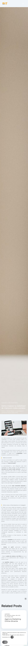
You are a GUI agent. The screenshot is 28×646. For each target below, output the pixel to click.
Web (12, 616)
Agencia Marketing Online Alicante (13, 620)
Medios (13, 615)
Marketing (9, 615)
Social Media (10, 411)
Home (3, 411)
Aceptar (5, 642)
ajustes (12, 637)
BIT (9, 402)
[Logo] (5, 3)
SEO (19, 615)
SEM (17, 615)
